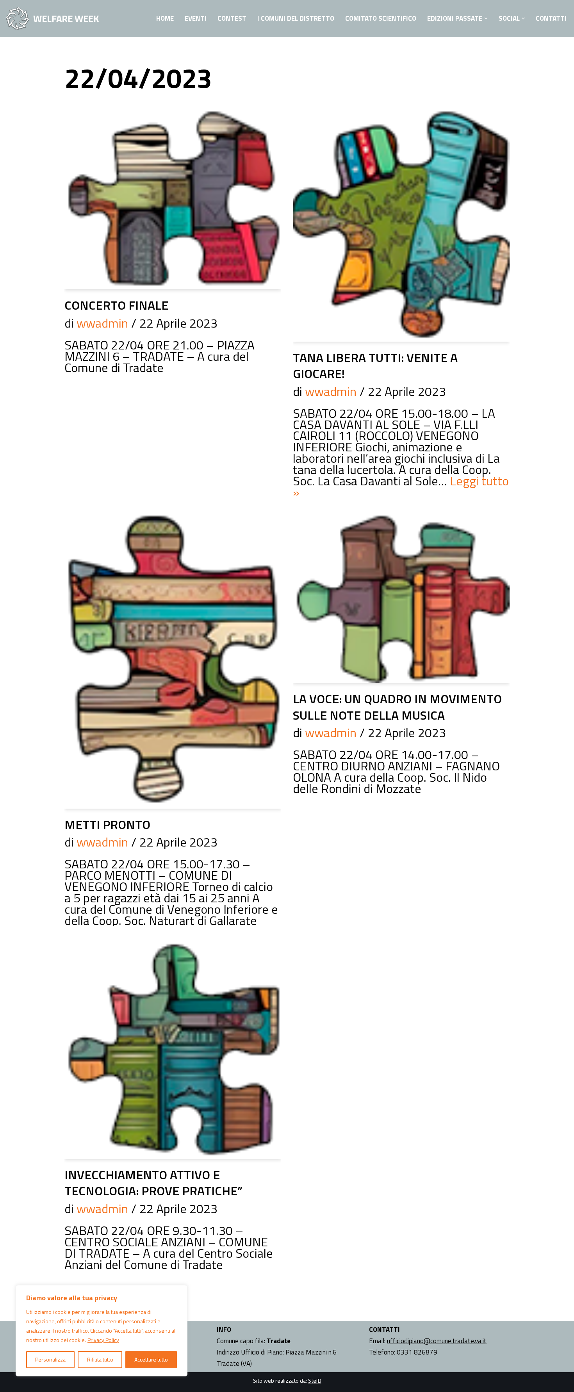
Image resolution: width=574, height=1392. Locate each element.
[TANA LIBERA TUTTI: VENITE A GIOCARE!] (401, 224)
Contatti (551, 18)
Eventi (196, 18)
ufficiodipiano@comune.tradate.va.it (437, 1341)
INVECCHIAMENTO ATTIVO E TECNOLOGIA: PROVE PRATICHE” (153, 1182)
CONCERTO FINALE (116, 305)
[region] (101, 1330)
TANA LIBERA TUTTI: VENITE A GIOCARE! (375, 365)
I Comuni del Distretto (295, 18)
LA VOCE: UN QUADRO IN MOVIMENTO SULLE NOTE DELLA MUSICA (397, 706)
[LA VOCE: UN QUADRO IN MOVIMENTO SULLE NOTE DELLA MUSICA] (401, 596)
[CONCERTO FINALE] (172, 198)
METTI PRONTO (107, 824)
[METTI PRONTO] (172, 659)
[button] (486, 18)
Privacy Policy (103, 1340)
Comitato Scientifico (380, 18)
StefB (314, 1380)
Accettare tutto (151, 1359)
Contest (231, 18)
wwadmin (102, 323)
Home (165, 18)
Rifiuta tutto (100, 1359)
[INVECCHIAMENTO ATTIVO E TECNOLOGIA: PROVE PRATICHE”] (172, 1048)
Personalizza (50, 1359)
